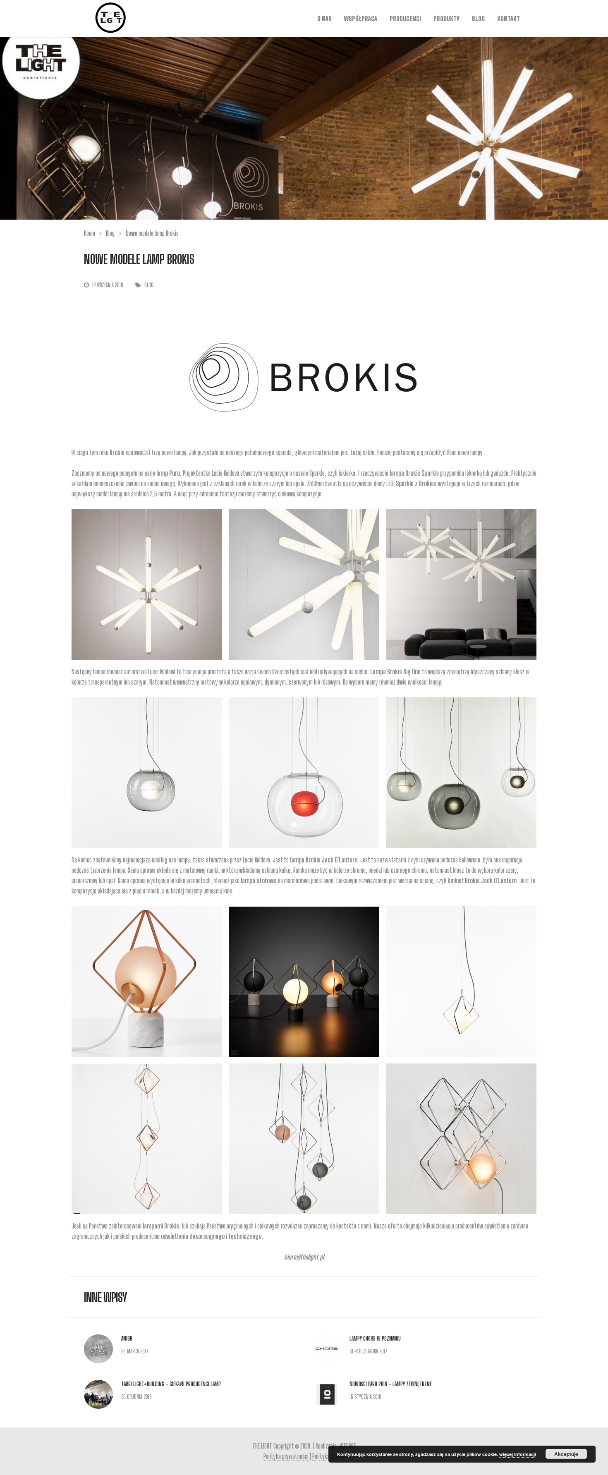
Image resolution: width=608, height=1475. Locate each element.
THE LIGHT (262, 1446)
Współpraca (360, 18)
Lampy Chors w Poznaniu (375, 1338)
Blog (478, 18)
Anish (126, 1338)
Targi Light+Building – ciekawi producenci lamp (171, 1384)
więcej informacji (517, 1454)
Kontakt (508, 18)
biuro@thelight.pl (304, 1257)
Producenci (405, 18)
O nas (324, 18)
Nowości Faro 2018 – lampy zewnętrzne (390, 1384)
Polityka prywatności (286, 1456)
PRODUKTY (446, 18)
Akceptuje (566, 1454)
